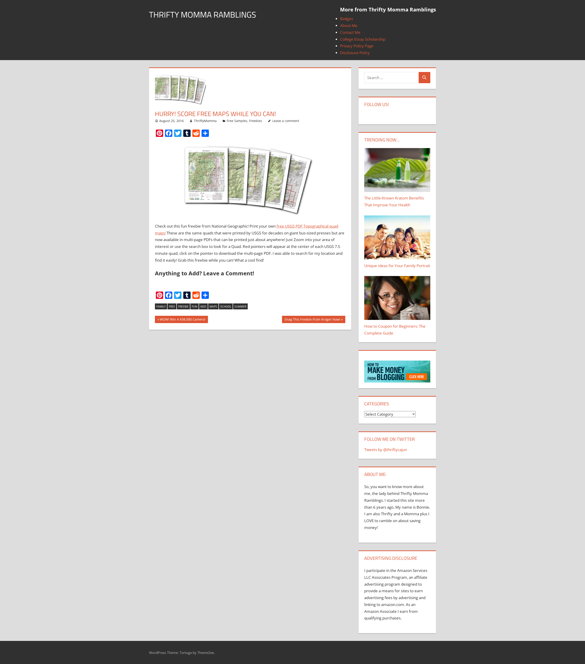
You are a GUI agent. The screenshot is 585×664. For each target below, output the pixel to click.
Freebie (183, 306)
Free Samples (237, 121)
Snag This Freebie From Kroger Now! (312, 320)
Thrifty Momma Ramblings (202, 14)
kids (203, 306)
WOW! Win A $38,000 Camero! (182, 320)
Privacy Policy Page (356, 45)
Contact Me (350, 32)
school (225, 306)
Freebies (255, 121)
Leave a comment (285, 121)
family (161, 306)
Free (172, 306)
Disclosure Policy (355, 52)
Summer (240, 306)
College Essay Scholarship (362, 39)
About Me (348, 25)
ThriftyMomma (205, 121)
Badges (346, 18)
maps (213, 306)
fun (194, 306)
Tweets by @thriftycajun (385, 449)
